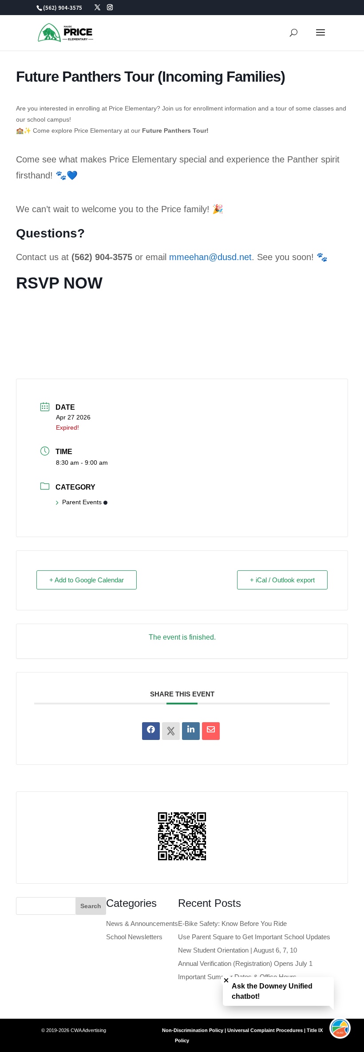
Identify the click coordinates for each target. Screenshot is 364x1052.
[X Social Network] (171, 731)
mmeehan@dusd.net (210, 257)
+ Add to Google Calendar (86, 580)
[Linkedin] (191, 731)
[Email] (211, 731)
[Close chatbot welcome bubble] (226, 980)
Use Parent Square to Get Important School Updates (254, 937)
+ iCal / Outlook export (282, 580)
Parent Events (82, 502)
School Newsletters (134, 937)
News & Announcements (142, 923)
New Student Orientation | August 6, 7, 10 (237, 950)
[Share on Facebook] (151, 731)
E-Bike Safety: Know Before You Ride (232, 923)
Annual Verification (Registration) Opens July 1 (245, 963)
